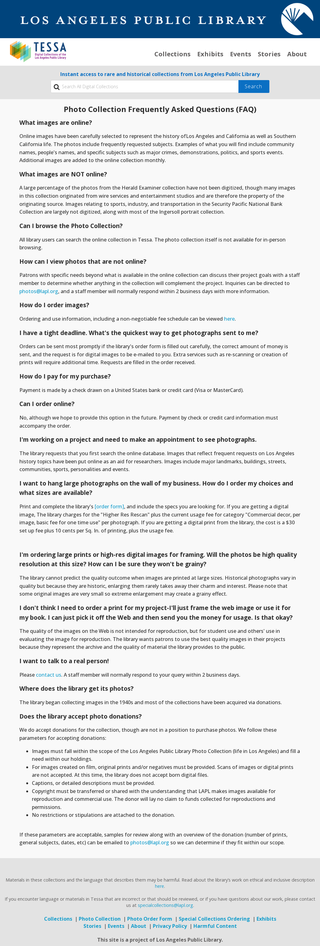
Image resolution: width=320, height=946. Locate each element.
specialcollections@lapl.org (165, 905)
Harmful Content (215, 926)
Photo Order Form (149, 918)
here (229, 318)
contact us (48, 674)
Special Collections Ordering (214, 918)
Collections (172, 54)
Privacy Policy (170, 926)
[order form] (109, 506)
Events (240, 54)
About (297, 54)
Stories (269, 54)
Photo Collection (100, 918)
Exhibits (210, 54)
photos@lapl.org (38, 291)
